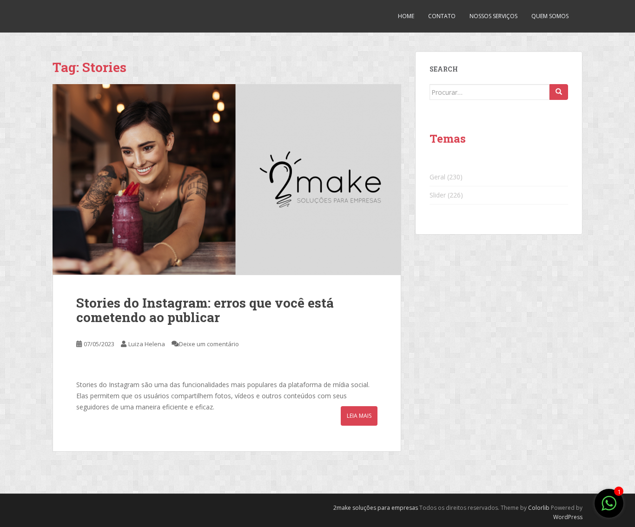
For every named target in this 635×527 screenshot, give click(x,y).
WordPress (567, 517)
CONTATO (442, 16)
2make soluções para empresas (375, 508)
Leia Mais (359, 416)
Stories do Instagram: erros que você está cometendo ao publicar (205, 310)
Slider (438, 195)
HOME (406, 16)
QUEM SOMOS (550, 16)
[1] (609, 508)
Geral (437, 176)
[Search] (558, 92)
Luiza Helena (146, 344)
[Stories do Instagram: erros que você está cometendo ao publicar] (227, 179)
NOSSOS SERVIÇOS (493, 16)
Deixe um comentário (209, 344)
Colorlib (538, 508)
